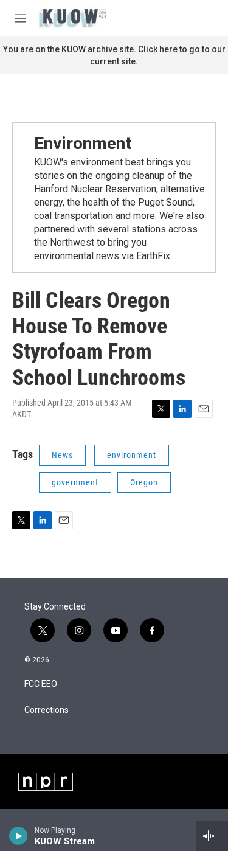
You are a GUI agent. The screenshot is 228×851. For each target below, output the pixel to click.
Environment (82, 143)
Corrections (46, 710)
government (75, 482)
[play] (18, 836)
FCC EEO (40, 684)
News (62, 455)
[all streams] (212, 836)
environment (131, 455)
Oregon (144, 482)
